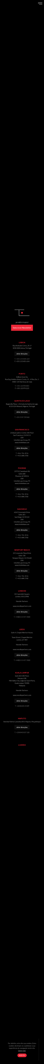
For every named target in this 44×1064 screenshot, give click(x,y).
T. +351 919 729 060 (22, 417)
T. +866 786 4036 (22, 453)
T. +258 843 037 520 (22, 732)
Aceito (22, 1055)
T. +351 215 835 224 (22, 359)
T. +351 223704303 (22, 386)
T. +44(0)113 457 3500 (22, 617)
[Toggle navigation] (40, 3)
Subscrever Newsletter (22, 328)
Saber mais (22, 1051)
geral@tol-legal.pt (22, 322)
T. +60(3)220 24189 (22, 706)
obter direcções (22, 354)
